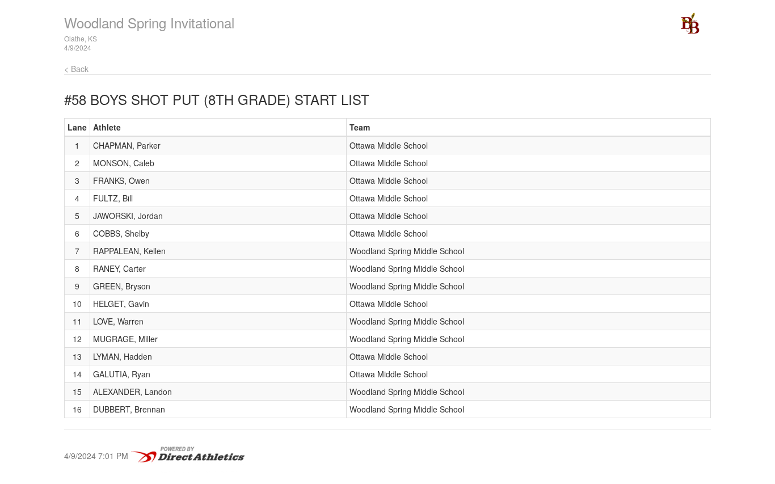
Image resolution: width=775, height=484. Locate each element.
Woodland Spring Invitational (149, 22)
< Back (76, 68)
